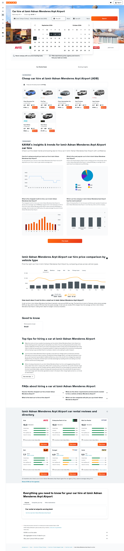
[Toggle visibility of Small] (77, 185)
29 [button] (43, 50)
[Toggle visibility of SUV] (90, 185)
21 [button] (39, 46)
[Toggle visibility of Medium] (78, 187)
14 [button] (39, 42)
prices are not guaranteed (55, 527)
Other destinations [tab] (50, 502)
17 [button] (51, 42)
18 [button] (55, 42)
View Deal (34, 107)
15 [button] (43, 42)
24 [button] (51, 46)
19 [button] (59, 42)
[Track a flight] (3, 23)
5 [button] (59, 34)
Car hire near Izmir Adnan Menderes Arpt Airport (38, 513)
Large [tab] (58, 270)
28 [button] (39, 50)
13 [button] (35, 42)
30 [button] (47, 50)
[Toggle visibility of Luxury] (78, 190)
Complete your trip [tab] (37, 502)
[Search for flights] (3, 7)
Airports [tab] (27, 502)
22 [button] (43, 46)
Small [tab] (45, 270)
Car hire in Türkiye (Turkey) (40, 547)
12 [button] (59, 38)
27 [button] (35, 50)
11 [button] (55, 38)
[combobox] (17, 14)
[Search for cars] (3, 15)
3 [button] (51, 34)
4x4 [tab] (64, 270)
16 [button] (47, 42)
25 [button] (55, 46)
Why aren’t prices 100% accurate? (34, 538)
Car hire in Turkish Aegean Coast (55, 547)
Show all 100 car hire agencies (30, 481)
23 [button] (47, 46)
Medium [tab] (52, 270)
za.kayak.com (25, 547)
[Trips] (3, 28)
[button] (3, 2)
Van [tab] (69, 270)
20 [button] (35, 46)
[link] (65, 241)
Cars (31, 547)
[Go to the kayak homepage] (11, 3)
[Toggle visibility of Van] (90, 187)
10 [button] (51, 38)
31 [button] (89, 50)
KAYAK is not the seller (30, 532)
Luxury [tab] (84, 270)
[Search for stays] (3, 11)
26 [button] (59, 46)
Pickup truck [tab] (75, 270)
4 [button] (55, 34)
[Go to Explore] (3, 19)
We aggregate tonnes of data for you (34, 535)
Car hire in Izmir (68, 547)
